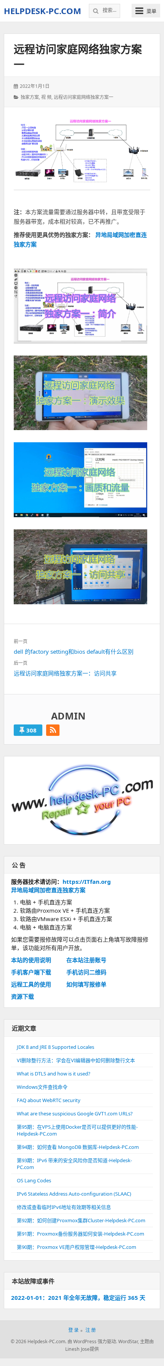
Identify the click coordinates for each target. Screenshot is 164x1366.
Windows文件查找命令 (42, 1086)
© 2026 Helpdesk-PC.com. (38, 1341)
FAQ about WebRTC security (48, 1100)
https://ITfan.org (87, 881)
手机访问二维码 (86, 972)
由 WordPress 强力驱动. (92, 1341)
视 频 (46, 97)
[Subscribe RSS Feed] (52, 730)
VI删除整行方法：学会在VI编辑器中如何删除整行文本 (76, 1060)
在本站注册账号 (86, 960)
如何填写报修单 (86, 984)
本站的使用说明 (31, 960)
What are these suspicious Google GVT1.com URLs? (75, 1113)
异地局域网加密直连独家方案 (48, 890)
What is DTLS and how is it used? (53, 1073)
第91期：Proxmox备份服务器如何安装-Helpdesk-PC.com (80, 1233)
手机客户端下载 (31, 972)
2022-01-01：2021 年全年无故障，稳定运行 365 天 (78, 1297)
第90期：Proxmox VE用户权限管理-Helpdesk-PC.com (76, 1247)
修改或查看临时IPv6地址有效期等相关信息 (64, 1207)
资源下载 (22, 996)
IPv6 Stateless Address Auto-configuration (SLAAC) (74, 1193)
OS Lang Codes (34, 1180)
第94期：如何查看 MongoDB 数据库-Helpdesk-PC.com (78, 1147)
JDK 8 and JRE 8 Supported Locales (55, 1047)
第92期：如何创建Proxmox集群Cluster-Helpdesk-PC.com (81, 1220)
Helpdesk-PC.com (42, 10)
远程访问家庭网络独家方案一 (83, 97)
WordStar (128, 1341)
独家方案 (30, 97)
